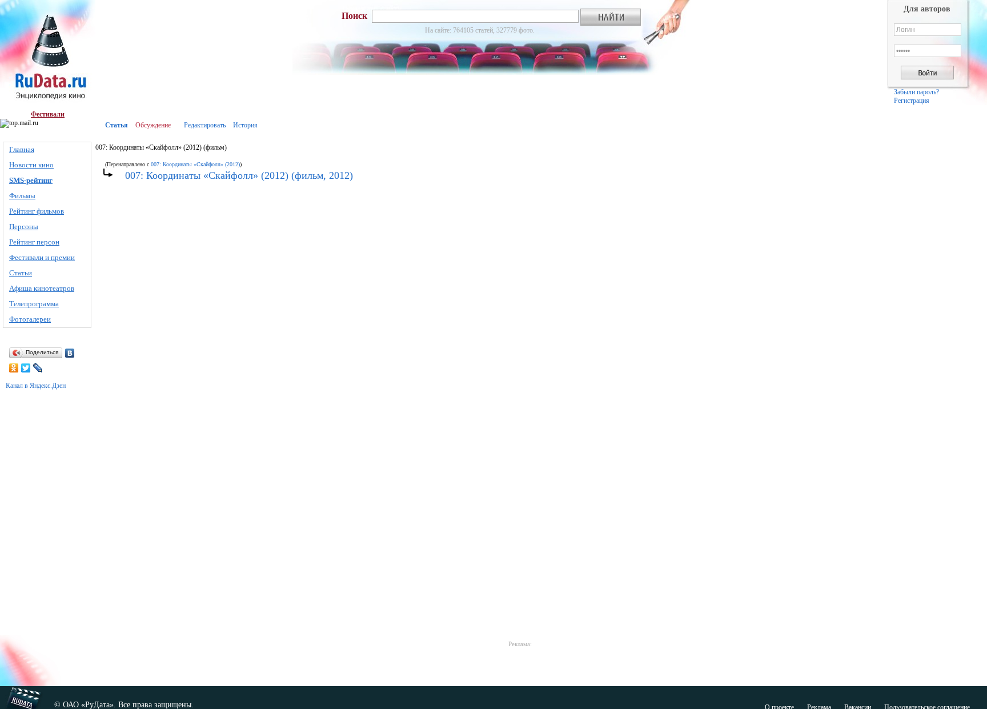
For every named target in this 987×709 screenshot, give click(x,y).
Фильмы (22, 195)
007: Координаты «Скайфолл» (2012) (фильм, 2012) (239, 175)
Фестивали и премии (42, 257)
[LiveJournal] (38, 367)
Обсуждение (153, 125)
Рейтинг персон (34, 242)
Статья (116, 125)
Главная (21, 149)
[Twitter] (26, 367)
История (245, 125)
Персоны (23, 226)
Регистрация (911, 101)
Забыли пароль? (916, 92)
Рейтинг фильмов (36, 211)
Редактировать (205, 125)
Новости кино (31, 165)
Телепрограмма (34, 303)
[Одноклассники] (14, 367)
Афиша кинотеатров (41, 288)
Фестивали (48, 114)
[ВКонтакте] (70, 353)
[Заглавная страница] (47, 55)
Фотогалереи (30, 319)
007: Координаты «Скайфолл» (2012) (195, 164)
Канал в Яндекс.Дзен (36, 386)
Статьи (20, 273)
